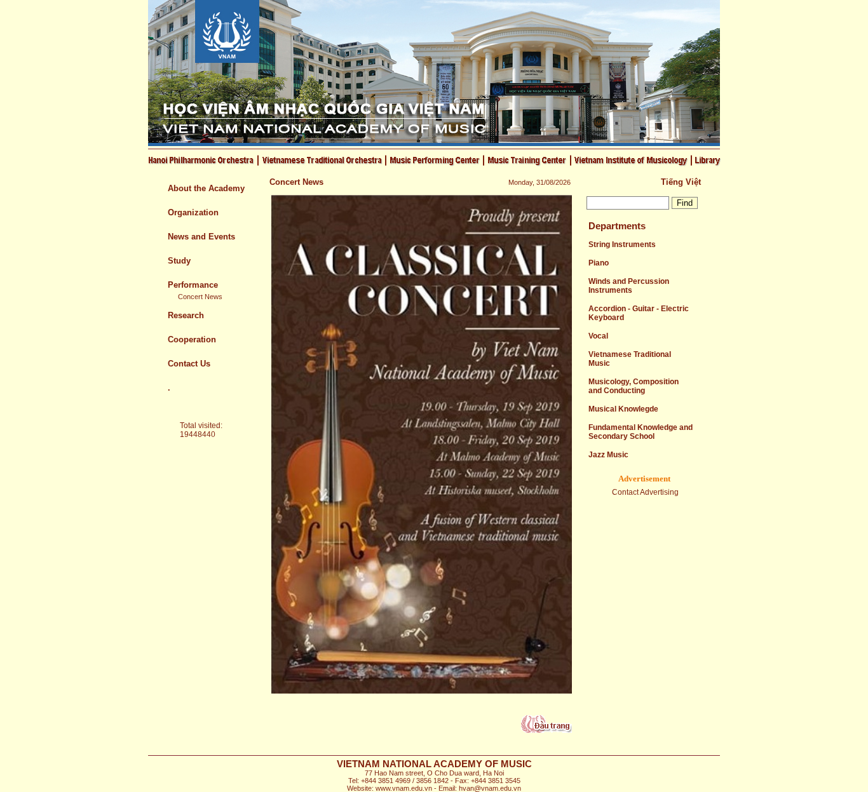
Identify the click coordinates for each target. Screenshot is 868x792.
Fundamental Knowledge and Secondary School (640, 432)
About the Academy (206, 188)
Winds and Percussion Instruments (628, 286)
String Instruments (622, 244)
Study (179, 260)
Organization (193, 212)
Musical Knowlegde (623, 409)
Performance (193, 285)
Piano (598, 262)
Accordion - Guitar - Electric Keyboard (638, 313)
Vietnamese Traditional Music (629, 359)
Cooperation (192, 339)
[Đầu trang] (546, 730)
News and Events (201, 236)
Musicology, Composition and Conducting (633, 386)
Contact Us (189, 363)
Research (186, 315)
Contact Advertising (645, 492)
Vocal (598, 336)
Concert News (200, 296)
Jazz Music (608, 454)
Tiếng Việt (681, 182)
